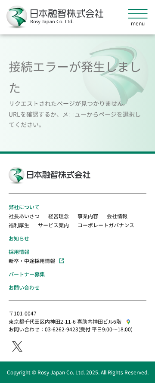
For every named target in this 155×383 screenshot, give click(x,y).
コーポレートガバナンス (106, 225)
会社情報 (117, 215)
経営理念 (58, 215)
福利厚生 (19, 225)
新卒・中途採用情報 (32, 260)
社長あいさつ (24, 215)
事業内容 (88, 215)
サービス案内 (53, 225)
